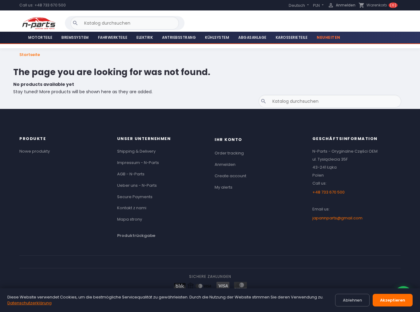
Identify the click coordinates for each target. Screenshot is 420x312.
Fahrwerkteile (113, 37)
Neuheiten (328, 37)
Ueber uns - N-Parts (137, 185)
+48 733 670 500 (50, 5)
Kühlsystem (217, 37)
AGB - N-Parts (131, 174)
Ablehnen (352, 300)
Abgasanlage (252, 37)
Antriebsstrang (179, 37)
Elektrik (145, 37)
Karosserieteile (292, 37)
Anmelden (225, 164)
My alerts (223, 187)
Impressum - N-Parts (138, 163)
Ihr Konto (228, 139)
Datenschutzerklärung (29, 303)
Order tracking (229, 153)
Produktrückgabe (136, 235)
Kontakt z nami (131, 208)
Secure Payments (135, 197)
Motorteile (40, 37)
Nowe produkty (34, 151)
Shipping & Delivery (136, 151)
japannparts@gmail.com (337, 218)
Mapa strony (129, 219)
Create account (230, 176)
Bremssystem (75, 37)
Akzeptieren (392, 300)
